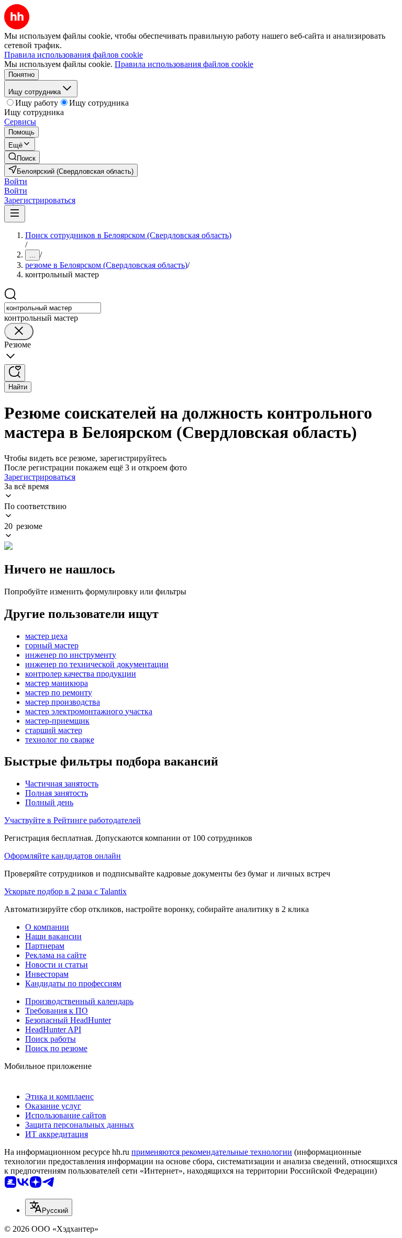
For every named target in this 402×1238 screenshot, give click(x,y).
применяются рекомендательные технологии (211, 1151)
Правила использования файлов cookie (184, 64)
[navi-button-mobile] (14, 213)
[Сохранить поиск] (14, 372)
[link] (22, 157)
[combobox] (52, 307)
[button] (15, 181)
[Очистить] (19, 331)
